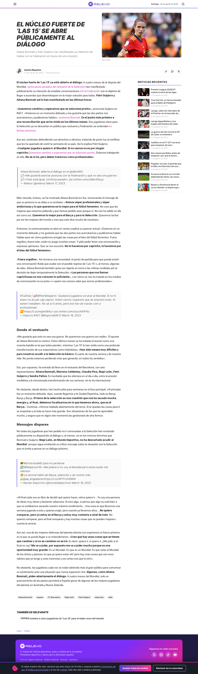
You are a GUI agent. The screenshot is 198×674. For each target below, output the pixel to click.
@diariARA (76, 171)
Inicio (19, 631)
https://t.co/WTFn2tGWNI (60, 478)
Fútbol (27, 631)
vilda (110, 597)
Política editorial (51, 659)
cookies (63, 669)
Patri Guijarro (84, 597)
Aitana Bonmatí (25, 597)
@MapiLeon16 (32, 467)
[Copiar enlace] (166, 71)
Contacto (73, 659)
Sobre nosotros (36, 659)
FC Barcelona (54, 597)
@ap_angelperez (33, 478)
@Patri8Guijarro (46, 295)
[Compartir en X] (178, 71)
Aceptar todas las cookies (135, 668)
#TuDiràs (25, 295)
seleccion (99, 597)
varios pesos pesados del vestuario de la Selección (56, 86)
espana (40, 597)
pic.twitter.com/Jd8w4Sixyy (86, 179)
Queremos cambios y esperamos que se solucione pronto (62, 152)
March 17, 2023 (55, 183)
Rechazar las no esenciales (169, 668)
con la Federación (90, 91)
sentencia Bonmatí (69, 117)
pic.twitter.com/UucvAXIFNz (71, 311)
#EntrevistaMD (33, 463)
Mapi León (69, 597)
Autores (64, 659)
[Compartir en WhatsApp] (172, 71)
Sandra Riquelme (32, 70)
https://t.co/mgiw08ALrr (39, 311)
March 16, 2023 (71, 315)
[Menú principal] (15, 4)
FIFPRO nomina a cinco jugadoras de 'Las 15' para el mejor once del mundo (62, 618)
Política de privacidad (38, 669)
